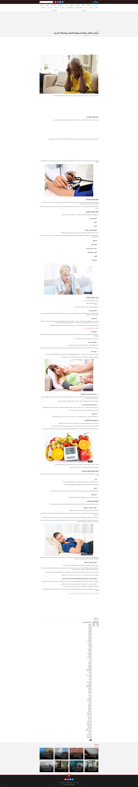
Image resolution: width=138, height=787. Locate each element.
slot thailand (89, 734)
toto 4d (90, 647)
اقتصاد (42, 5)
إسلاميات (47, 5)
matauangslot (89, 669)
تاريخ (86, 7)
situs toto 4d (89, 657)
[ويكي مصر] (95, 2)
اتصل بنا (74, 782)
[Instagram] (58, 2)
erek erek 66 (89, 736)
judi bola (90, 655)
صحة (67, 5)
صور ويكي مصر (83, 10)
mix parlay (89, 653)
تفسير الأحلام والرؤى (70, 7)
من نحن (77, 782)
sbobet (90, 697)
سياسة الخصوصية (62, 782)
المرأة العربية (54, 5)
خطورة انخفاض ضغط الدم (80, 593)
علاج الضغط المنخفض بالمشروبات (89, 328)
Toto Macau (89, 699)
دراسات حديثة (62, 7)
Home (97, 30)
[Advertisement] (69, 21)
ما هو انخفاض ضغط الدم (72, 593)
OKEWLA (90, 704)
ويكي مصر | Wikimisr (69, 782)
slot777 (90, 694)
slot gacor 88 (89, 712)
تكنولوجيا (88, 5)
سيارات (83, 5)
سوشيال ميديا (49, 7)
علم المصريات (77, 5)
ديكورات (55, 7)
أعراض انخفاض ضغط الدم (89, 593)
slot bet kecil (89, 682)
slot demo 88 (89, 686)
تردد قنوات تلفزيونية (79, 7)
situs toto (90, 689)
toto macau (89, 701)
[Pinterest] (55, 2)
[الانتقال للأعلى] (69, 775)
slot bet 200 (89, 641)
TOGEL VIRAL (89, 730)
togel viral (90, 714)
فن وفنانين (71, 5)
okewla (90, 672)
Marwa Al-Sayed (94, 35)
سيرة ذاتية (43, 7)
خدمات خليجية (60, 5)
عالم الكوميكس (54, 10)
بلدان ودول (91, 7)
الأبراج (96, 7)
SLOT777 (90, 731)
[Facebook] (63, 2)
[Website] (91, 740)
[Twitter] (60, 2)
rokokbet (90, 624)
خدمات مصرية (94, 5)
